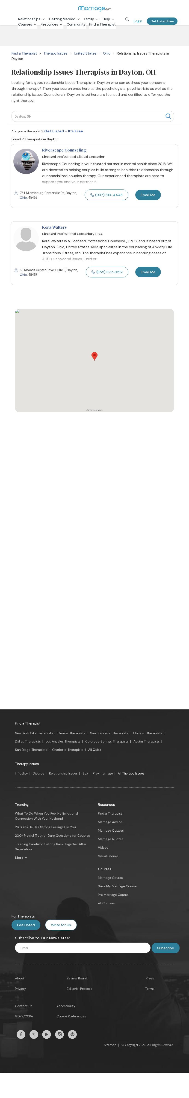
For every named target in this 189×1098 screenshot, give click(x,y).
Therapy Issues (27, 764)
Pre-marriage (103, 773)
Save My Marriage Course (117, 886)
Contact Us (23, 1006)
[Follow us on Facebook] (21, 1034)
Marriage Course (110, 878)
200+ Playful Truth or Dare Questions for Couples (52, 835)
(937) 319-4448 (109, 194)
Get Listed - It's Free (63, 131)
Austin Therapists (146, 741)
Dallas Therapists (28, 741)
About (19, 978)
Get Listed (26, 925)
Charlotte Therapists (67, 750)
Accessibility (65, 1006)
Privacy (20, 989)
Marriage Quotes (110, 839)
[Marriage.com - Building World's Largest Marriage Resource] (94, 8)
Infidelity (21, 773)
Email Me (148, 194)
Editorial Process (79, 989)
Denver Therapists (71, 733)
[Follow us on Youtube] (46, 1034)
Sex (85, 773)
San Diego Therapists (31, 750)
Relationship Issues (63, 773)
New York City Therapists (34, 733)
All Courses (106, 903)
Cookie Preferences (71, 1016)
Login (137, 21)
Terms (149, 989)
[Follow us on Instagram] (59, 1034)
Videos (103, 847)
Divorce (38, 773)
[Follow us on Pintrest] (72, 1034)
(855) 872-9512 (109, 272)
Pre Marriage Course (113, 895)
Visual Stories (108, 856)
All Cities (94, 750)
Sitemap (110, 1045)
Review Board (77, 978)
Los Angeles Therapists (63, 741)
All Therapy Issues (131, 773)
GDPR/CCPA (24, 1016)
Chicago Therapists (147, 733)
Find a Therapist (28, 723)
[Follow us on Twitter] (34, 1034)
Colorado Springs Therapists (107, 741)
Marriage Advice (110, 822)
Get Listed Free (162, 21)
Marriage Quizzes (111, 830)
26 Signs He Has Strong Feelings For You (45, 827)
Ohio (23, 197)
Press (150, 978)
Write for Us (61, 925)
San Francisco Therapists (109, 733)
